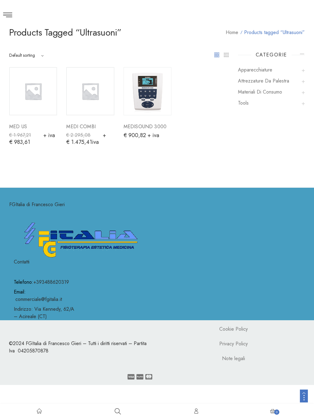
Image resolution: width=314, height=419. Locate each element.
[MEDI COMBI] (90, 91)
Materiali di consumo (260, 91)
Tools (243, 102)
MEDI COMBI (81, 126)
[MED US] (33, 91)
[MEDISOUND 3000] (147, 91)
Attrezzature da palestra (263, 80)
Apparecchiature (255, 69)
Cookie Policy (233, 329)
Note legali (233, 358)
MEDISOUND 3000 (145, 126)
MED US (18, 126)
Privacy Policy (233, 343)
